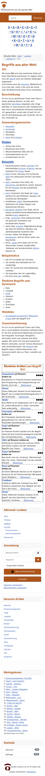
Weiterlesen (26, 385)
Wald (8, 177)
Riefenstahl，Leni (13, 697)
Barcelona (10, 210)
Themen (7, 520)
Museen (15, 188)
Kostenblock (8, 374)
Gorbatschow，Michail (17, 719)
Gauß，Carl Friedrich (15, 681)
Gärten (36, 248)
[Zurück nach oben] (41, 771)
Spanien (18, 210)
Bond (4, 466)
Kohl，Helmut (12, 692)
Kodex (5, 492)
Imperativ (25, 84)
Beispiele (8, 161)
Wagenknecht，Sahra (15, 700)
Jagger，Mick (13, 728)
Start (6, 516)
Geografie (10, 126)
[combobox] (20, 17)
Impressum (8, 537)
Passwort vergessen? (13, 585)
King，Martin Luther (15, 722)
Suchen (39, 18)
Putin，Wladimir (13, 695)
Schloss (22, 168)
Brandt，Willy (13, 711)
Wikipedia (33, 316)
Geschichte (10, 185)
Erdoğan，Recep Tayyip (17, 725)
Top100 (7, 527)
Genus (5, 388)
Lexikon (7, 523)
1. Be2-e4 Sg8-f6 (14, 703)
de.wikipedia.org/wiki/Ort (17, 316)
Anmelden (22, 579)
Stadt (8, 293)
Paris (8, 193)
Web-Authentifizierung (25, 571)
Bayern (31, 168)
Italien (19, 201)
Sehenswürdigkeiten (13, 533)
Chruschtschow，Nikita (17, 730)
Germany (31, 166)
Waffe (5, 400)
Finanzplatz (7, 411)
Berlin (8, 182)
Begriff (13, 79)
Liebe (35, 193)
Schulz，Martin (13, 714)
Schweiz (19, 226)
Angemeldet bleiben (15, 565)
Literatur (18, 137)
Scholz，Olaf (12, 706)
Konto (5, 451)
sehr (19, 276)
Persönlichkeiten (11, 530)
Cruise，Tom (11, 686)
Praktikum (7, 480)
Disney (21, 171)
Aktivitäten (16, 104)
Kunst (8, 137)
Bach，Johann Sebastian (17, 689)
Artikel (8, 318)
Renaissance (11, 237)
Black (8, 174)
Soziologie (10, 129)
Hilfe (4, 440)
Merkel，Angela (14, 708)
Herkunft (30, 346)
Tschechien (15, 218)
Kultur (15, 215)
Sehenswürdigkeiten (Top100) (19, 678)
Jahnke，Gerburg (13, 684)
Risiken (6, 142)
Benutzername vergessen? (15, 588)
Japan (14, 243)
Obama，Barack (14, 717)
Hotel (4, 426)
